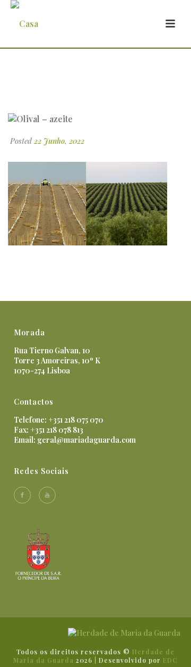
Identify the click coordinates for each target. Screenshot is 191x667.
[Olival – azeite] (95, 118)
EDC (170, 660)
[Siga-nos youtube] (47, 495)
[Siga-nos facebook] (22, 495)
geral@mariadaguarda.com (86, 440)
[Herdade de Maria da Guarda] (124, 632)
